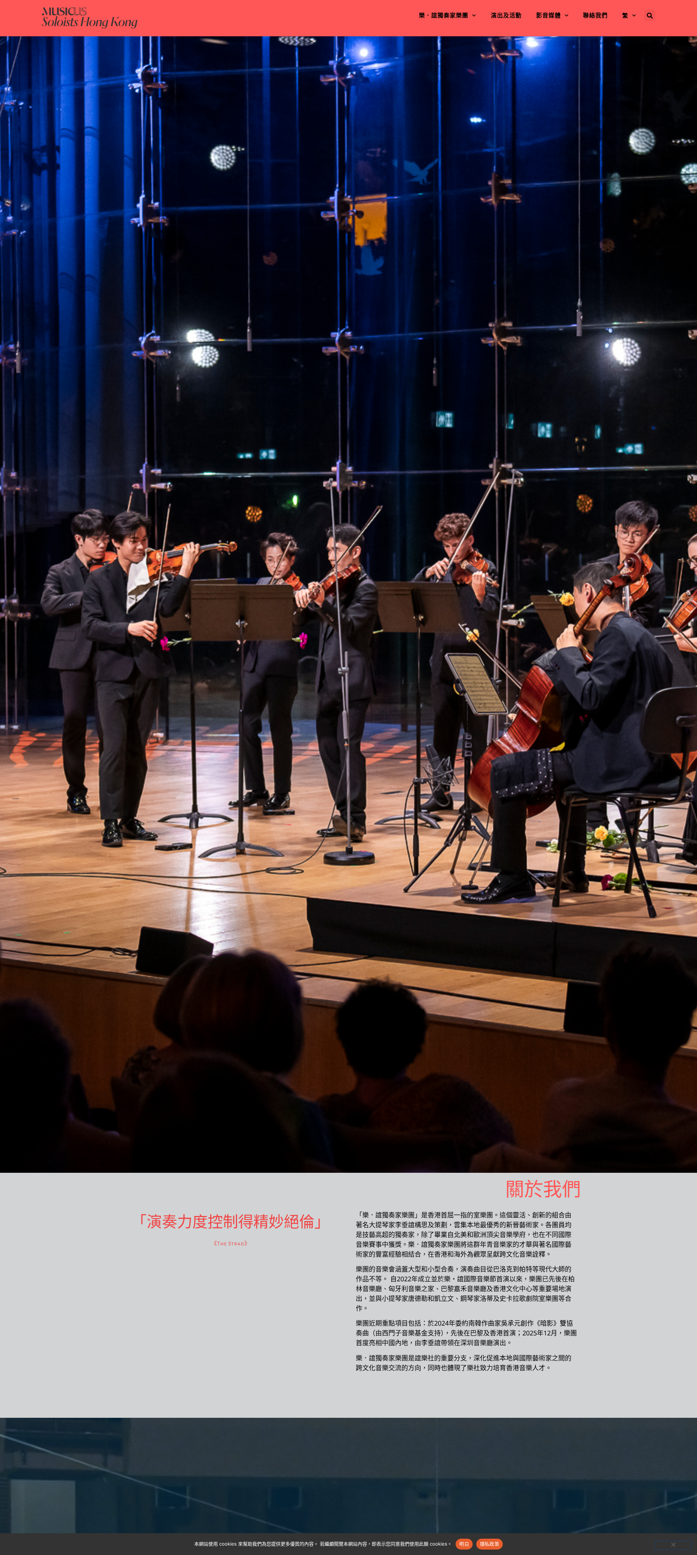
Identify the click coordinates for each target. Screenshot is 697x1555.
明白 (464, 1544)
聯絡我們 (595, 15)
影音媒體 (548, 15)
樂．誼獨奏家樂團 (443, 15)
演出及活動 (506, 15)
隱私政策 (489, 1544)
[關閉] (673, 1545)
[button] (649, 15)
